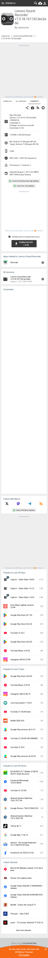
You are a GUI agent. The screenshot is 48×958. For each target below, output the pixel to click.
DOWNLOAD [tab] (7, 101)
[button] (27, 108)
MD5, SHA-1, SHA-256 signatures (23, 158)
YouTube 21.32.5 (17, 633)
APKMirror (10, 3)
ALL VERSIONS (21, 101)
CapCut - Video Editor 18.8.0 (22, 579)
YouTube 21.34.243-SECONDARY (24, 738)
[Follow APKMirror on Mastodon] (18, 505)
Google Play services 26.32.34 (22, 756)
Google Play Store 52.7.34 (21, 615)
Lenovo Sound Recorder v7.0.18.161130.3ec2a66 (20, 278)
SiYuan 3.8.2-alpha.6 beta (20, 878)
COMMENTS (34, 101)
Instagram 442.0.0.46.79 (20, 694)
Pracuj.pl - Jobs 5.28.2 (19, 914)
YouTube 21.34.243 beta (20, 712)
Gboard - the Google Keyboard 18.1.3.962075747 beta (23, 844)
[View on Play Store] (32, 108)
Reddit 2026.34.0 (17, 720)
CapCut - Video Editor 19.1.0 (22, 588)
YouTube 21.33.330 (18, 790)
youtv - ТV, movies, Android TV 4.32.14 (26, 922)
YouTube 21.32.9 (17, 747)
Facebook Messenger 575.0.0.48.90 (19, 781)
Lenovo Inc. (23, 27)
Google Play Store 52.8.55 (21, 642)
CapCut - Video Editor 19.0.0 (22, 597)
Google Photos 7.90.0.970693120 (24, 808)
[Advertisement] (24, 71)
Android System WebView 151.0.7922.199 (21, 817)
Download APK (26, 243)
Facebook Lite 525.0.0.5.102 (22, 853)
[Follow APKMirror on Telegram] (29, 505)
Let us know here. (30, 943)
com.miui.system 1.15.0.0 (21, 703)
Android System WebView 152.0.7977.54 (21, 799)
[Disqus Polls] (24, 325)
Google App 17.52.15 (19, 835)
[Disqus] (24, 392)
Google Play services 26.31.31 (22, 729)
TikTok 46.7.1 (15, 826)
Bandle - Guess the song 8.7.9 (23, 905)
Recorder (14, 262)
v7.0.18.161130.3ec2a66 (11, 38)
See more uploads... (24, 930)
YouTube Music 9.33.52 (20, 651)
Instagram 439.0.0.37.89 (20, 659)
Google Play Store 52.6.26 (21, 624)
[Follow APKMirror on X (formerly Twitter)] (6, 505)
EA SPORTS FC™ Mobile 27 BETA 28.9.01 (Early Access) (24, 772)
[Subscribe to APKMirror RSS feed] (41, 505)
